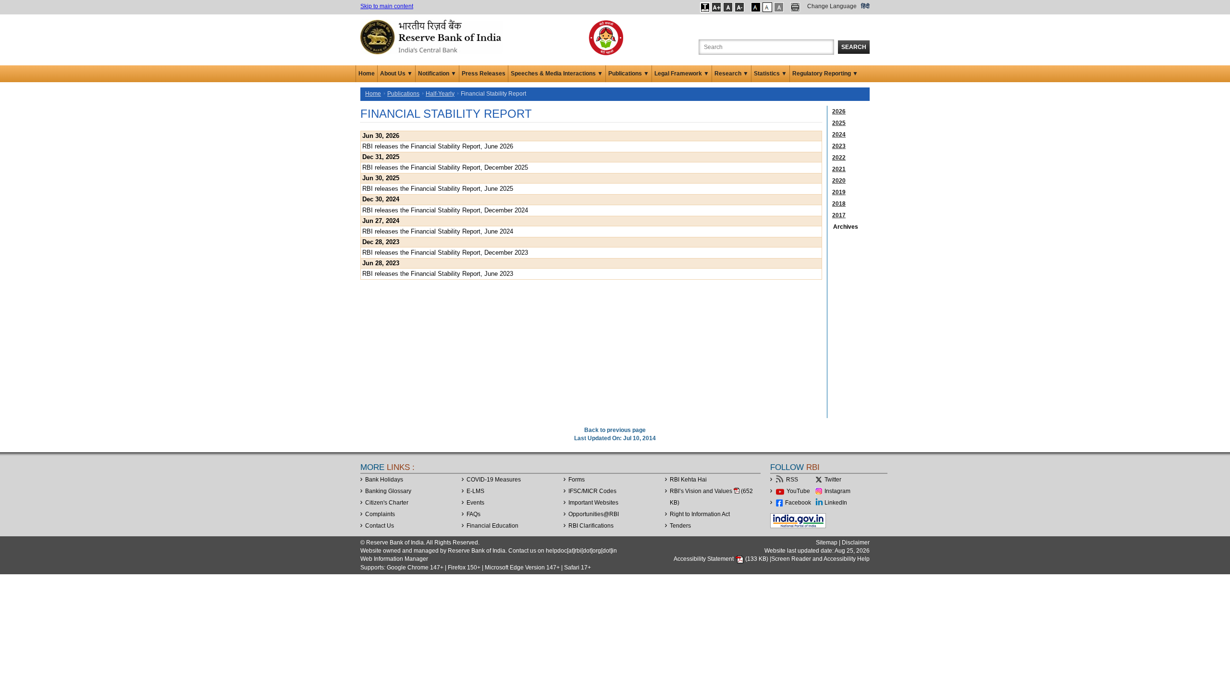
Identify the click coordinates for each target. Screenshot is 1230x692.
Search (853, 47)
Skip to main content (386, 6)
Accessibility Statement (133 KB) (722, 559)
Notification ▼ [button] (437, 73)
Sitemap (826, 542)
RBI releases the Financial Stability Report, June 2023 (437, 273)
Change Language (832, 6)
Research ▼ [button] (731, 73)
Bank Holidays (384, 479)
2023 (839, 146)
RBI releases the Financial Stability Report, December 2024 (445, 210)
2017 (839, 215)
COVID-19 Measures (494, 479)
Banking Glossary (388, 491)
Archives (845, 226)
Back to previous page (615, 430)
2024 (839, 134)
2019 (839, 192)
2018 (839, 203)
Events (475, 502)
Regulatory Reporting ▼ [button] (825, 73)
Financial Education (492, 525)
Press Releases (483, 73)
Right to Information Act (700, 514)
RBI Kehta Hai (688, 479)
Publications (403, 93)
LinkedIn (835, 502)
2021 (839, 169)
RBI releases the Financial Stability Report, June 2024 (437, 231)
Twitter (832, 479)
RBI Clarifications (591, 525)
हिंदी (865, 6)
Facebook (798, 502)
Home (366, 73)
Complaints (380, 514)
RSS (792, 479)
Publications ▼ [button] (628, 73)
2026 (839, 111)
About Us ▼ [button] (396, 73)
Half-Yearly (440, 93)
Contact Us (379, 525)
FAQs (473, 514)
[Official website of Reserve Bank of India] (432, 36)
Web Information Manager (394, 559)
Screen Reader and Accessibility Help (820, 559)
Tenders (680, 525)
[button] (705, 7)
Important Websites (593, 502)
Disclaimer (856, 542)
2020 (839, 180)
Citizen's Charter (386, 502)
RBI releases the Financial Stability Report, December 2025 (445, 167)
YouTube (798, 491)
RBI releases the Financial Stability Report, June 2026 (437, 146)
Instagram (837, 491)
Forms (576, 479)
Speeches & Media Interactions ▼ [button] (557, 73)
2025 (839, 123)
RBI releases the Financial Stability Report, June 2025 (437, 188)
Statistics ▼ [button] (770, 73)
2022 (839, 157)
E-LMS (475, 491)
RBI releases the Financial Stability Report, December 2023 (445, 252)
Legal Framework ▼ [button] (681, 73)
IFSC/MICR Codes (592, 491)
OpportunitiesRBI (593, 514)
